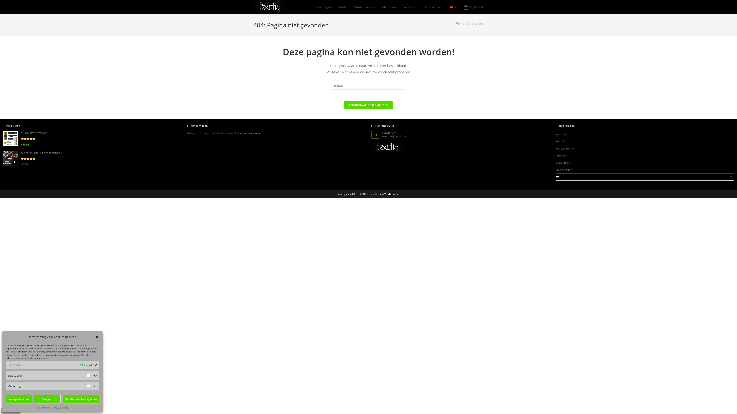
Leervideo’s (563, 162)
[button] (97, 337)
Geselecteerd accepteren (81, 399)
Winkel (560, 141)
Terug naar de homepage (368, 105)
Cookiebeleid (43, 407)
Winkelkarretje (565, 148)
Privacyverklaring (59, 407)
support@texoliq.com (395, 136)
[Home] (457, 23)
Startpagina (563, 134)
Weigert (47, 399)
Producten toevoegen (248, 133)
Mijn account (564, 170)
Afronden (561, 155)
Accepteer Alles (19, 399)
